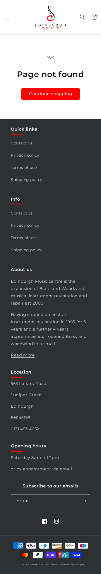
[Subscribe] (84, 500)
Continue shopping (50, 93)
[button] (7, 17)
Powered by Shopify (73, 564)
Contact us (22, 143)
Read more (22, 355)
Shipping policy (27, 179)
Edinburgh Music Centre (42, 564)
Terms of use (24, 167)
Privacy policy (25, 155)
